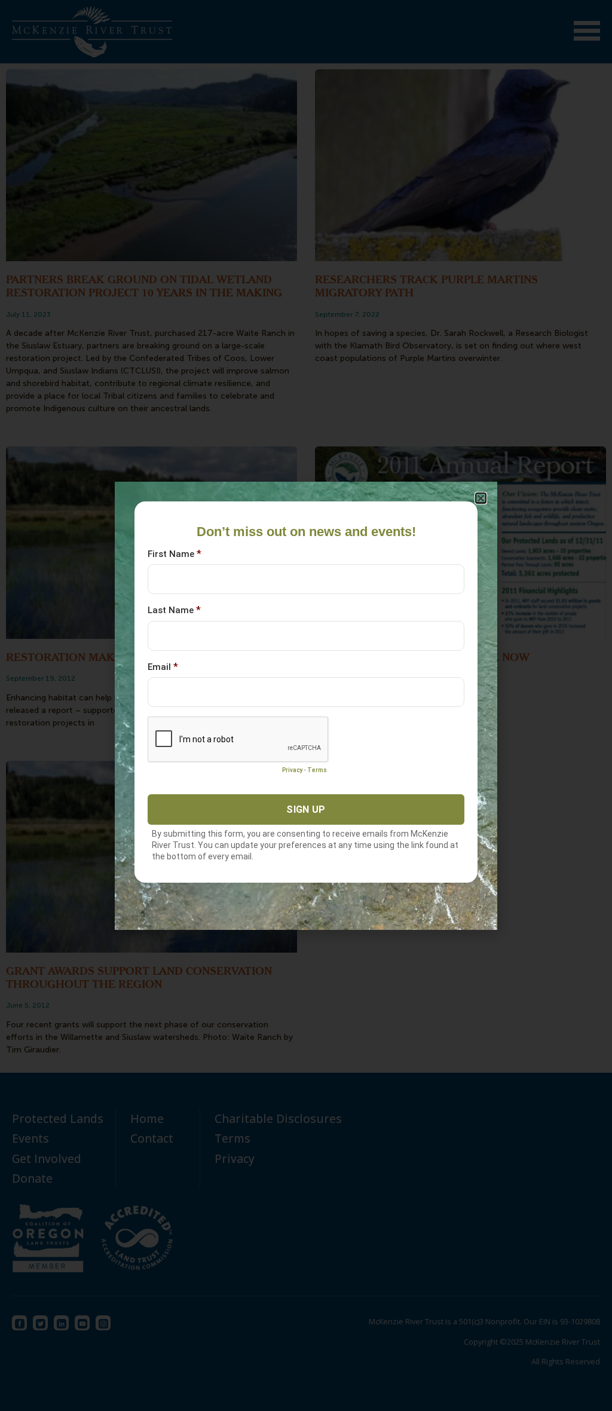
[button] (480, 498)
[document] (306, 705)
